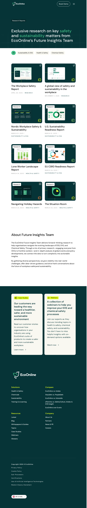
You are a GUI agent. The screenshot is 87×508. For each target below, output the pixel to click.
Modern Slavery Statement (21, 485)
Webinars (14, 435)
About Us (48, 417)
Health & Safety (42, 53)
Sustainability (16, 398)
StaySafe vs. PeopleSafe (54, 395)
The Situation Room (56, 204)
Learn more (18, 350)
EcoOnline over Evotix (53, 408)
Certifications (16, 478)
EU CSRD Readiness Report (60, 166)
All (13, 53)
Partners (48, 421)
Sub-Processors (17, 474)
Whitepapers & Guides (19, 424)
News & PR (49, 424)
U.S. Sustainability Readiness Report (55, 128)
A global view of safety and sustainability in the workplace (60, 89)
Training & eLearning (19, 402)
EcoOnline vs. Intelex (53, 391)
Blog (12, 421)
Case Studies (16, 432)
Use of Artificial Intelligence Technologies (27, 481)
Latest (13, 417)
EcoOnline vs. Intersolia (54, 398)
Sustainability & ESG (25, 53)
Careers (48, 428)
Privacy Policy (16, 467)
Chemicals (15, 395)
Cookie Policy (16, 471)
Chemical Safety (58, 53)
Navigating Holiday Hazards (26, 204)
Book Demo (63, 4)
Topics (13, 428)
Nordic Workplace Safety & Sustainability (26, 128)
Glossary (14, 439)
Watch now (51, 345)
